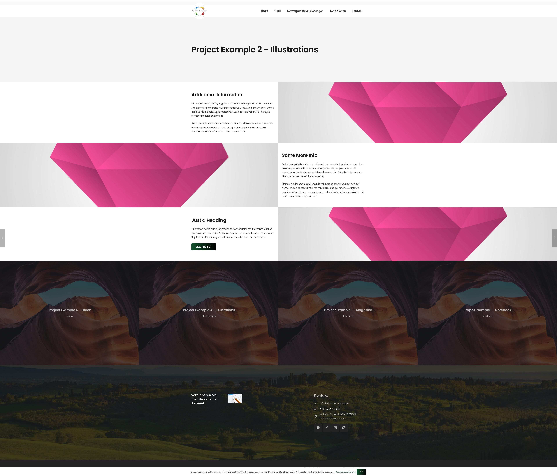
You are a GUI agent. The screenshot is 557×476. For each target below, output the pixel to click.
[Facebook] (318, 428)
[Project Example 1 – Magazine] (348, 313)
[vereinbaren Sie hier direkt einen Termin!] (232, 399)
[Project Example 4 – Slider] (69, 313)
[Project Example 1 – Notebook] (487, 313)
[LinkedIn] (335, 428)
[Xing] (327, 428)
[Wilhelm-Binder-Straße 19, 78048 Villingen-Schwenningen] (317, 416)
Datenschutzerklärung (345, 471)
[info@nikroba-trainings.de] (317, 403)
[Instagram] (344, 428)
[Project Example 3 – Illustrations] (208, 313)
